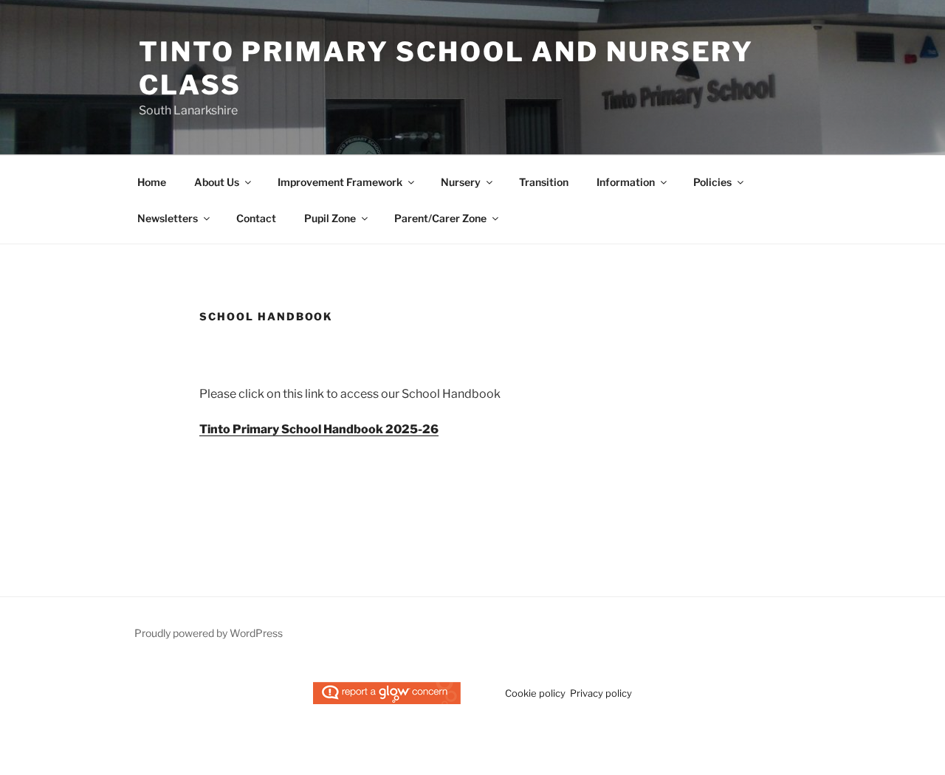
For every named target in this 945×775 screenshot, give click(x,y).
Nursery (461, 182)
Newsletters (167, 218)
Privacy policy (601, 693)
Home (151, 182)
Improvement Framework (340, 182)
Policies (712, 182)
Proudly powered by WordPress (208, 633)
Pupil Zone (330, 218)
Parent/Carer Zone (440, 218)
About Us (216, 182)
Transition (543, 182)
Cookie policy (535, 693)
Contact (256, 218)
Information (626, 182)
